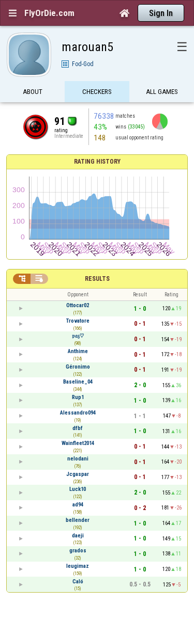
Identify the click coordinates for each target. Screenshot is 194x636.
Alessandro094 (78, 412)
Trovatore (77, 320)
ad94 (77, 504)
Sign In (161, 13)
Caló (77, 581)
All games (162, 92)
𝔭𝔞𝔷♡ (78, 335)
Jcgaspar (77, 474)
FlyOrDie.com (49, 13)
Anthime (78, 351)
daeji (78, 535)
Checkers (97, 92)
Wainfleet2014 (78, 443)
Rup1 (78, 397)
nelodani (77, 458)
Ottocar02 (77, 305)
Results (97, 278)
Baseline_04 (78, 381)
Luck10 (77, 489)
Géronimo (78, 366)
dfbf (77, 428)
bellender (77, 520)
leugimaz (77, 566)
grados (77, 550)
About (32, 92)
